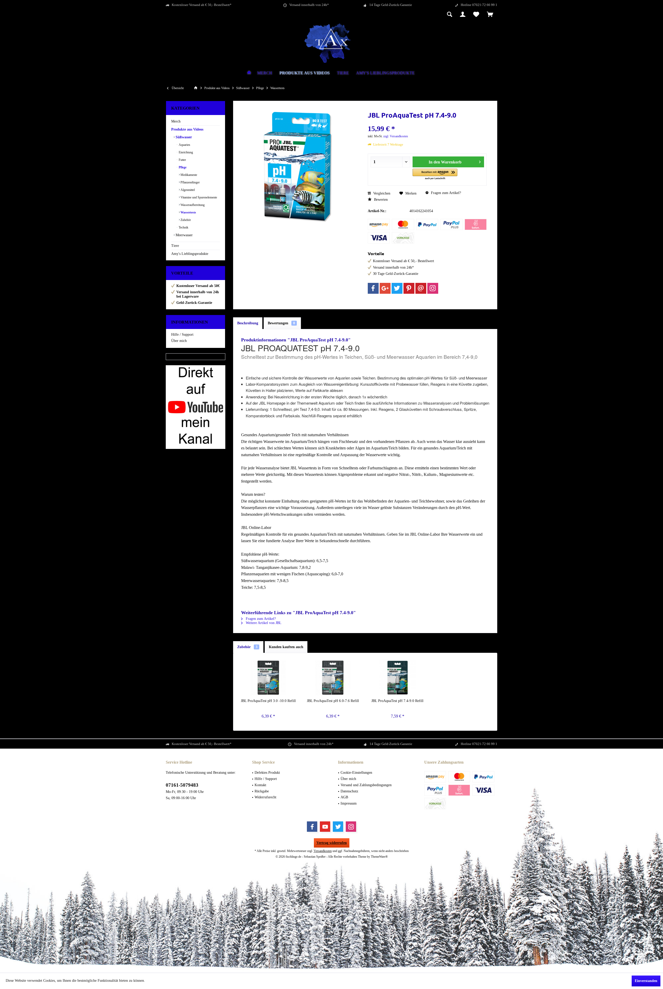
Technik (183, 227)
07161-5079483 (182, 785)
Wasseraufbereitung (192, 205)
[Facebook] (373, 288)
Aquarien (184, 145)
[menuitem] (490, 15)
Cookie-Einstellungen (356, 773)
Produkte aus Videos (187, 129)
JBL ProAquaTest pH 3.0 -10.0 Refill (268, 701)
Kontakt (260, 785)
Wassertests (188, 212)
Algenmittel (187, 190)
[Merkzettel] (476, 15)
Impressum (349, 803)
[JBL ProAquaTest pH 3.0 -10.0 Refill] (268, 678)
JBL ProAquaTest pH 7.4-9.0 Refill (397, 701)
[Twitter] (397, 288)
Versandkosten (323, 851)
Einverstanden (646, 981)
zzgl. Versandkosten (395, 136)
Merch (176, 121)
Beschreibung (247, 323)
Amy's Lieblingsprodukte (189, 254)
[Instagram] (432, 288)
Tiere (175, 246)
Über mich (179, 341)
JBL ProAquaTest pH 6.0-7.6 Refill (333, 701)
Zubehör (185, 220)
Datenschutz (349, 791)
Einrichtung (185, 152)
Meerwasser (184, 235)
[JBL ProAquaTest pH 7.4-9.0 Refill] (397, 678)
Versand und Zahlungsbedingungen (366, 785)
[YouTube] (325, 826)
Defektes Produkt (267, 773)
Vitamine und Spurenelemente (198, 197)
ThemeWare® (379, 856)
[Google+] (385, 288)
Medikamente (188, 175)
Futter (182, 160)
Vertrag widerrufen (331, 843)
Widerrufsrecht (265, 797)
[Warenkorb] (490, 15)
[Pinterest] (408, 288)
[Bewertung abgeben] (427, 122)
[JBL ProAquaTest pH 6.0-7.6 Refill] (333, 678)
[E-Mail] (420, 288)
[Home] (249, 73)
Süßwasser (183, 137)
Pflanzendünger (190, 182)
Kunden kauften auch (286, 647)
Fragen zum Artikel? (445, 193)
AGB (344, 797)
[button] (435, 174)
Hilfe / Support (182, 334)
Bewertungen (281, 323)
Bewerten (380, 200)
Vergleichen (381, 193)
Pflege (182, 167)
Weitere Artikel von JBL (263, 623)
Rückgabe (262, 791)
